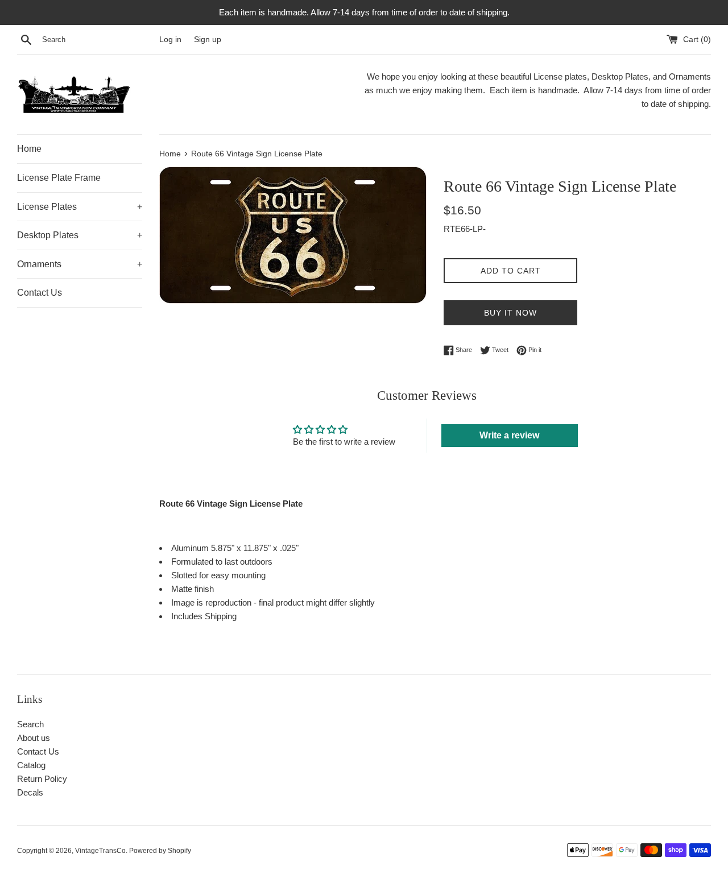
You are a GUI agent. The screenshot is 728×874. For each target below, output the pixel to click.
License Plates (79, 207)
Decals (30, 792)
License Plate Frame (59, 178)
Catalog (31, 765)
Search (30, 724)
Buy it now (510, 312)
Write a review (509, 435)
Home (29, 149)
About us (33, 738)
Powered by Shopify (160, 851)
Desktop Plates (79, 235)
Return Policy (42, 779)
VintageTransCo (100, 851)
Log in (170, 39)
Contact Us (39, 292)
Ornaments (79, 264)
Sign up (207, 39)
